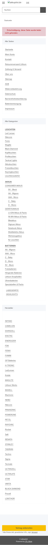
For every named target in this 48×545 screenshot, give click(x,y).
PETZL (8, 420)
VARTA (8, 484)
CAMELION (10, 326)
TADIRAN (9, 449)
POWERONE (10, 415)
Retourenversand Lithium (15, 64)
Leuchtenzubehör (12, 176)
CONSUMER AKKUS (13, 186)
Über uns (9, 74)
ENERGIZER (10, 341)
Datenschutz (10, 94)
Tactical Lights (11, 160)
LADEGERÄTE (12, 290)
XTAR (7, 479)
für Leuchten (13, 240)
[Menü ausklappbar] (3, 1)
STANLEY (9, 444)
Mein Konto (10, 54)
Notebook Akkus (15, 228)
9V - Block (12, 189)
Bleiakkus (12, 220)
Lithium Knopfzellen (13, 277)
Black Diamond (11, 149)
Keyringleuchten (12, 172)
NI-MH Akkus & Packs (17, 216)
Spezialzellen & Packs (14, 284)
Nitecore (8, 137)
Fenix (7, 141)
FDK (7, 346)
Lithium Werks (11, 385)
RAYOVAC (9, 424)
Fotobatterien (10, 269)
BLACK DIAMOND (12, 489)
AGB (7, 84)
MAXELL (8, 390)
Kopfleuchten (10, 153)
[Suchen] (43, 10)
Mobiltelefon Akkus (16, 232)
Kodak (7, 375)
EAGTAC (9, 336)
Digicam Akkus (14, 224)
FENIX (8, 351)
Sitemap (8, 79)
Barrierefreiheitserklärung (16, 99)
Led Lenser (10, 133)
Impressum (10, 109)
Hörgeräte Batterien (13, 273)
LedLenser (9, 370)
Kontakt (8, 59)
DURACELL (10, 331)
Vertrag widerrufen (24, 528)
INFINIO (8, 321)
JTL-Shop (28, 541)
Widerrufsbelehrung (13, 89)
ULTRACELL (10, 469)
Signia (7, 459)
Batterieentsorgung (13, 104)
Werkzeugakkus (15, 236)
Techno (8, 454)
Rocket (8, 429)
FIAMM (8, 355)
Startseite (9, 49)
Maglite (8, 145)
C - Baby (12, 201)
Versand (34, 532)
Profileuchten (10, 156)
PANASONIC (10, 410)
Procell (8, 493)
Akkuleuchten (10, 164)
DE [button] (27, 3)
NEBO (7, 400)
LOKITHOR (10, 498)
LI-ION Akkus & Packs (17, 213)
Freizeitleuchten (12, 168)
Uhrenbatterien (11, 280)
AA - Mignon (13, 193)
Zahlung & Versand (13, 69)
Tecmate (8, 464)
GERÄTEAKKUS (12, 209)
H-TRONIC (9, 365)
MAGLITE (9, 380)
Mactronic (9, 395)
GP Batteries (10, 360)
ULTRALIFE (10, 474)
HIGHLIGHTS (12, 294)
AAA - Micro (13, 197)
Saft (6, 434)
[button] (35, 3)
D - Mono (12, 205)
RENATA (8, 439)
